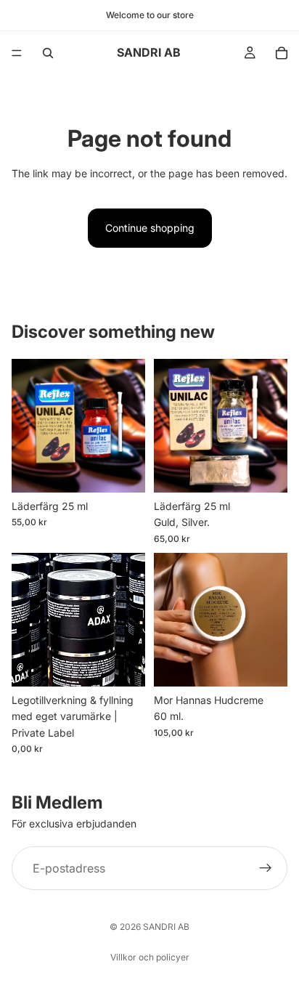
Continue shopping (149, 228)
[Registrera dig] (265, 868)
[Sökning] (48, 53)
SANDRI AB (166, 926)
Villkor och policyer (149, 957)
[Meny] (16, 53)
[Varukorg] (282, 53)
